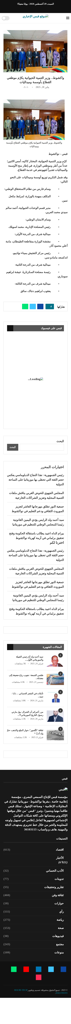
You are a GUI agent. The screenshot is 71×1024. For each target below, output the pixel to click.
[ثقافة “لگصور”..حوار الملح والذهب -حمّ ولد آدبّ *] (55, 734)
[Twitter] (41, 8)
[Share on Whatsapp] (25, 306)
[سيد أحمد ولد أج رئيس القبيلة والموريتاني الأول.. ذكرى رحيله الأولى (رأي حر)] (55, 661)
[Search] (13, 18)
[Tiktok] (26, 8)
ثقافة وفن (33, 895)
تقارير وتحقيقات (33, 887)
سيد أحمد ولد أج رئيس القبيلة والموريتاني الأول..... (29, 658)
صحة (33, 928)
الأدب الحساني (33, 870)
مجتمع (33, 944)
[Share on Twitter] (33, 306)
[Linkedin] (37, 8)
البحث (60, 441)
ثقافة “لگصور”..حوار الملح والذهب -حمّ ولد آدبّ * (25, 732)
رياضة (33, 919)
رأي (33, 911)
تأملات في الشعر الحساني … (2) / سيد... (27, 695)
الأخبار (60, 857)
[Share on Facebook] (40, 306)
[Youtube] (33, 8)
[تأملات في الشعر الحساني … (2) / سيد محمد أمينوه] (55, 697)
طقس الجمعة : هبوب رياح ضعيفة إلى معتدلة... (26, 677)
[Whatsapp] (30, 8)
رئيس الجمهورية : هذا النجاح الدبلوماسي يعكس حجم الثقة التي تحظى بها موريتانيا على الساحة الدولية (35, 479)
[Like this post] (49, 306)
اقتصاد (33, 849)
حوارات (33, 903)
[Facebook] (45, 8)
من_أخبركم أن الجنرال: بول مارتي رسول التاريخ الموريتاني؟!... (27, 713)
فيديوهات (33, 936)
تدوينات (33, 878)
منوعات (33, 952)
